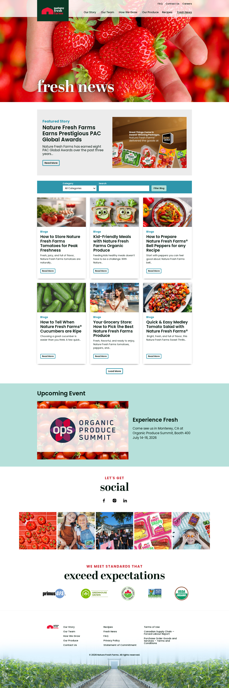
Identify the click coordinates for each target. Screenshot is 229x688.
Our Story (90, 12)
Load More (114, 371)
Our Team (107, 12)
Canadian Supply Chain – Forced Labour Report (159, 633)
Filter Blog (159, 188)
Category (68, 183)
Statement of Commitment (120, 645)
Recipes (167, 12)
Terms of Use (152, 627)
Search (102, 183)
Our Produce (150, 12)
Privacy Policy (112, 640)
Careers (187, 3)
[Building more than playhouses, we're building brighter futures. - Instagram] (114, 531)
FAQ (160, 3)
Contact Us (172, 3)
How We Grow (128, 12)
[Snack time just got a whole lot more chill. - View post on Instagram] (76, 531)
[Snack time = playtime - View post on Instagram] (191, 531)
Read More (51, 163)
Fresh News (184, 12)
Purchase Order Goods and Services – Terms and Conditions (160, 641)
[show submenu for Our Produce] (160, 12)
